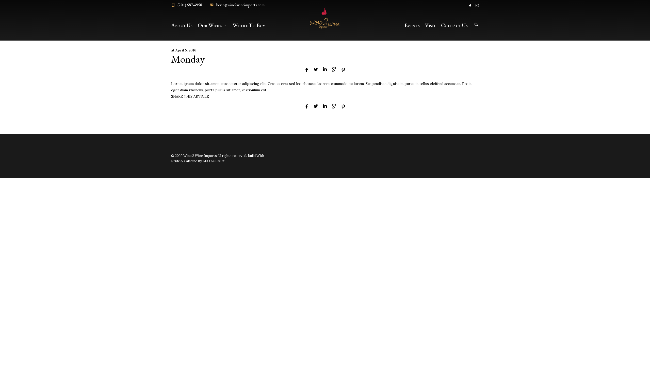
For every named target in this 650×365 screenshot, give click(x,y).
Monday (188, 59)
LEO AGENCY (214, 161)
